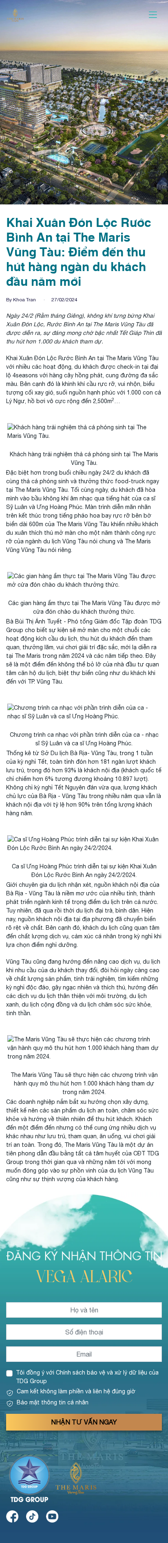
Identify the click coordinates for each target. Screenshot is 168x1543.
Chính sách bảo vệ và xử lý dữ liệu (101, 1372)
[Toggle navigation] (153, 15)
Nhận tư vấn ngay (84, 1422)
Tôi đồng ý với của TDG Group (87, 1376)
